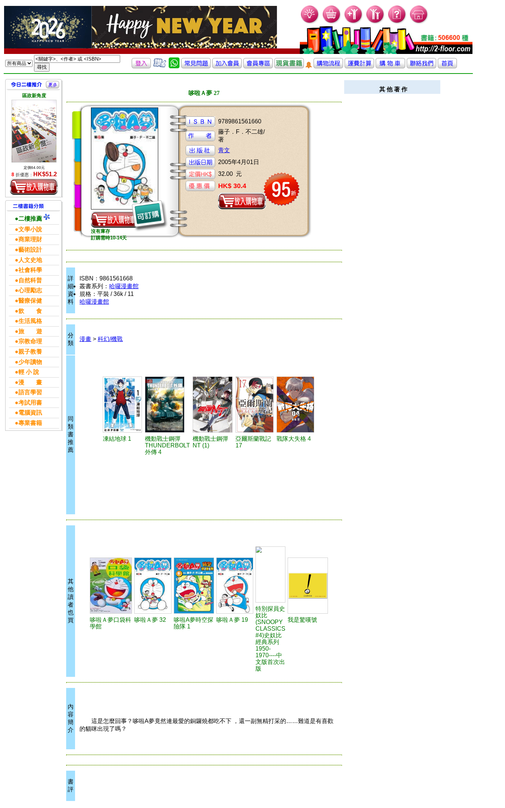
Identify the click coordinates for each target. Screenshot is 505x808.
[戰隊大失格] (296, 404)
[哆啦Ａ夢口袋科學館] (111, 586)
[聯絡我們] (421, 66)
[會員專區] (258, 66)
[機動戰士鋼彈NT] (213, 404)
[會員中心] (375, 22)
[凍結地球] (123, 404)
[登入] (141, 66)
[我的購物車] (332, 22)
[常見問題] (397, 22)
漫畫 (85, 339)
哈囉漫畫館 (124, 286)
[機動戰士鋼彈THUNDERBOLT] (167, 404)
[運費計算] (359, 66)
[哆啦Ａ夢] (153, 586)
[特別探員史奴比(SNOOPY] (270, 574)
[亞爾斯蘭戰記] (254, 404)
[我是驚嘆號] (308, 586)
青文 (224, 150)
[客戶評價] (159, 66)
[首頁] (419, 22)
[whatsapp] (174, 66)
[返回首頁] (447, 66)
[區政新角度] (34, 131)
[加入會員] (353, 22)
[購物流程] (328, 66)
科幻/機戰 (110, 339)
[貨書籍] (289, 66)
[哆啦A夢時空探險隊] (194, 586)
